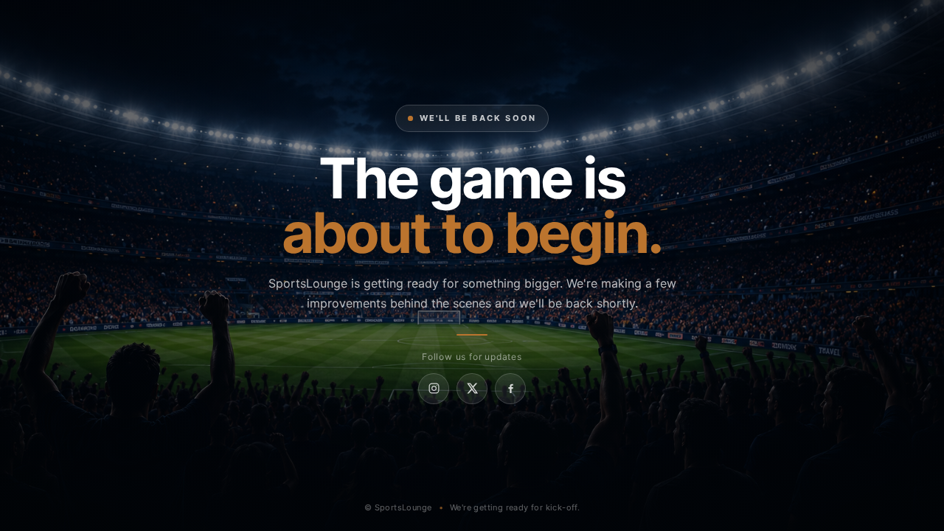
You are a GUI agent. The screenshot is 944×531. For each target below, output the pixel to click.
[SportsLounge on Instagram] (433, 388)
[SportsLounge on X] (472, 388)
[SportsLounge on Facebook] (510, 388)
